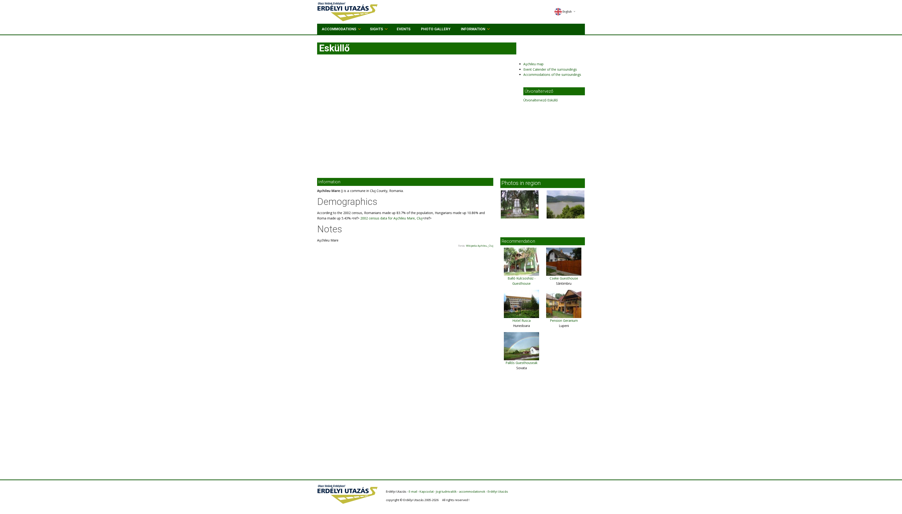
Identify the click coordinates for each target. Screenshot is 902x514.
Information (473, 29)
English (567, 12)
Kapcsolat (427, 491)
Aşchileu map (533, 64)
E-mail (413, 491)
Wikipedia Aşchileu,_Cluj (479, 245)
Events (404, 29)
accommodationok (472, 491)
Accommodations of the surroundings (552, 74)
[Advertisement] (451, 138)
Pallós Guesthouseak (521, 363)
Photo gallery (436, 29)
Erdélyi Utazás (498, 491)
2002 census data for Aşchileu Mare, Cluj (390, 218)
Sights (376, 29)
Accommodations (339, 29)
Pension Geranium (564, 320)
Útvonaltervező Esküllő (540, 100)
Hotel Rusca (521, 320)
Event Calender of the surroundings (550, 69)
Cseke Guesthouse (564, 278)
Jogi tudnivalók (446, 491)
